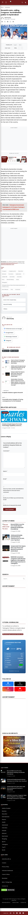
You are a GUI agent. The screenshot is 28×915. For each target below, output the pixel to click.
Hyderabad (7, 7)
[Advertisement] (14, 139)
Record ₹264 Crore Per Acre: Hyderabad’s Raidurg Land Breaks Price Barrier (17, 526)
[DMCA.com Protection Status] (14, 889)
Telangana (4, 282)
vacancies (17, 289)
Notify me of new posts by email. (12, 505)
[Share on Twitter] (13, 913)
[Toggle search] (22, 2)
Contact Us (5, 886)
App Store (6, 350)
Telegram (8, 340)
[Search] (24, 579)
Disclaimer (4, 878)
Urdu (12, 289)
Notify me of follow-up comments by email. (13, 498)
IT (23, 274)
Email (5, 479)
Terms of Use (15, 902)
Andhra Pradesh (6, 808)
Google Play (15, 350)
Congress (4, 271)
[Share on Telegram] (7, 21)
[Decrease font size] (12, 48)
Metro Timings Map (7, 882)
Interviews (4, 827)
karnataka (12, 276)
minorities (19, 276)
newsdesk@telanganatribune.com (9, 263)
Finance (4, 819)
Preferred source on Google (14, 328)
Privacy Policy (5, 866)
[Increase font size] (19, 48)
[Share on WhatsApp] (10, 21)
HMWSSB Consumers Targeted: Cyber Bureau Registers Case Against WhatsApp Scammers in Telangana (18, 560)
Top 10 (3, 847)
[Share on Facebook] (2, 21)
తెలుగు (20, 45)
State (17, 279)
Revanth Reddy (10, 279)
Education (20, 271)
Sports (3, 841)
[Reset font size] (22, 48)
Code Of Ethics (6, 874)
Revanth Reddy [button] (7, 304)
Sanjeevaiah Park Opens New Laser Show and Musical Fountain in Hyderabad (18, 548)
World (3, 850)
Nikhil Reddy (7, 17)
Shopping (4, 839)
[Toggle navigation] (2, 2)
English (15, 45)
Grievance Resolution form (7, 264)
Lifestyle (4, 830)
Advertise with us (6, 859)
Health (3, 822)
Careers (4, 863)
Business (4, 811)
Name (5, 471)
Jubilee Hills (4, 276)
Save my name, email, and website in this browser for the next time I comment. (13, 490)
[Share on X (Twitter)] (5, 21)
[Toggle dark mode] (25, 2)
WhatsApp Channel (11, 336)
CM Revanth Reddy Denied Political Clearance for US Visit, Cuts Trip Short (17, 537)
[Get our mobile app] (6, 2)
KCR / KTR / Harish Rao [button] (9, 300)
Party (3, 279)
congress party (12, 271)
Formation (10, 274)
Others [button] (5, 309)
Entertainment (5, 816)
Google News (9, 332)
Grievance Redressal (7, 870)
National (4, 833)
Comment (6, 451)
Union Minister (5, 289)
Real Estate (5, 836)
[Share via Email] (13, 21)
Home (2, 7)
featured (4, 274)
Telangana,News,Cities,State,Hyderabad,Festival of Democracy (13, 286)
